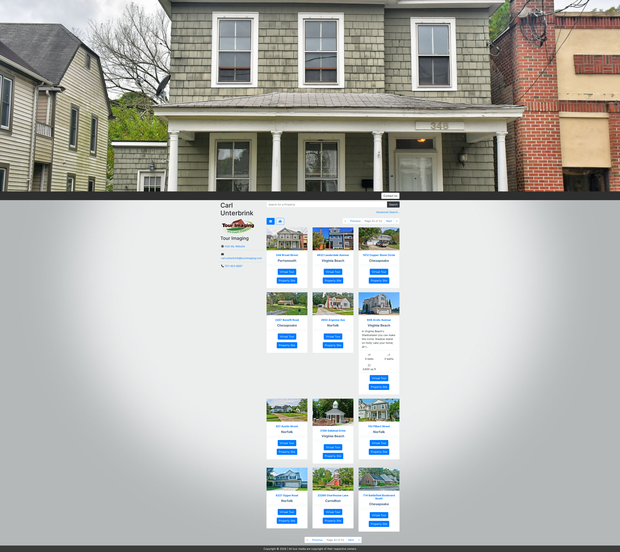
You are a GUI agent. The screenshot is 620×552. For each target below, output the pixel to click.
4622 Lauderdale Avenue (333, 255)
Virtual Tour (287, 271)
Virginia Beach (333, 261)
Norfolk (333, 325)
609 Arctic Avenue (379, 320)
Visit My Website (235, 246)
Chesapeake (379, 261)
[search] (326, 204)
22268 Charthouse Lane (333, 495)
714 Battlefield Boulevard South (379, 497)
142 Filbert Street (379, 426)
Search (393, 204)
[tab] (271, 221)
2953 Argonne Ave (333, 320)
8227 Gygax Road (287, 495)
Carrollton (333, 501)
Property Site (287, 280)
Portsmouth (287, 261)
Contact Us (390, 195)
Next (389, 221)
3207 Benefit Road (287, 320)
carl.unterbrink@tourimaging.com (241, 258)
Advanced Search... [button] (388, 212)
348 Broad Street (287, 255)
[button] (7, 95)
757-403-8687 (234, 266)
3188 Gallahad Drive (333, 430)
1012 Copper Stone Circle (379, 255)
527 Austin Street (287, 426)
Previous (355, 221)
